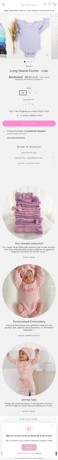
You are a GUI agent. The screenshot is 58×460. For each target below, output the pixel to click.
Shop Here (29, 411)
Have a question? (29, 163)
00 (23, 93)
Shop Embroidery (29, 336)
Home (28, 66)
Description (29, 153)
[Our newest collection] (29, 213)
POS (17, 458)
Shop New (29, 257)
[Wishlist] (50, 4)
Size (29, 88)
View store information (16, 138)
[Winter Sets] (29, 369)
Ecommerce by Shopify (33, 458)
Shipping (19, 79)
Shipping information (29, 158)
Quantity (29, 100)
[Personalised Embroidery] (29, 291)
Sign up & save (28, 419)
